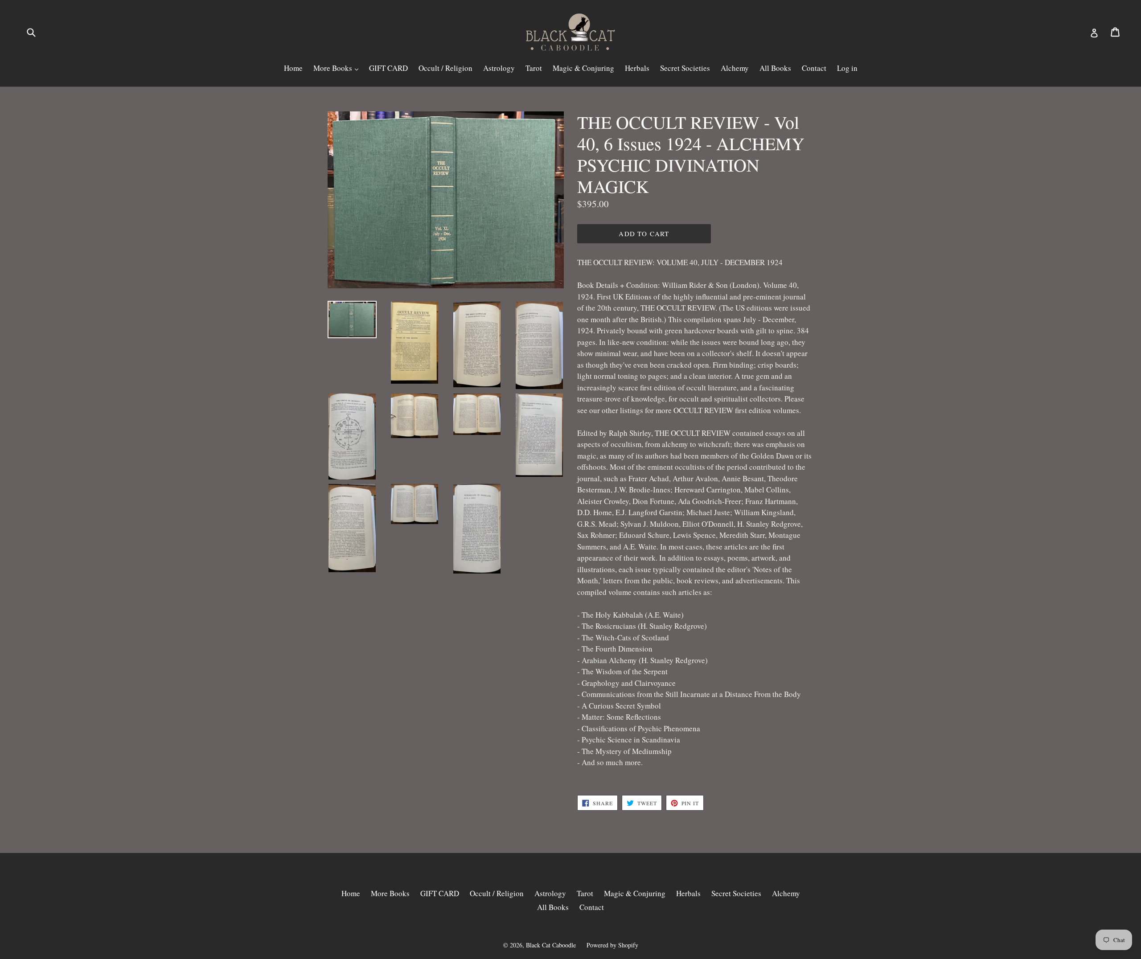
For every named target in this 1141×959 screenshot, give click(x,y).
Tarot (533, 68)
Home (293, 68)
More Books (333, 68)
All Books (775, 68)
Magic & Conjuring (583, 68)
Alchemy (735, 68)
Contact (814, 68)
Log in (847, 68)
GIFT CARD (388, 68)
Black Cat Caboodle (551, 945)
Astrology (499, 68)
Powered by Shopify (612, 945)
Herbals (637, 68)
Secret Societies (685, 68)
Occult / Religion (445, 68)
